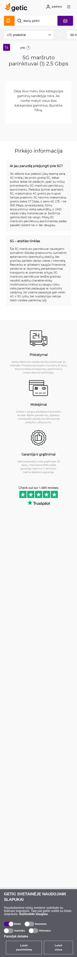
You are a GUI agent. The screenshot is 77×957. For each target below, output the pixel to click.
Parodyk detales (16, 936)
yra (22, 47)
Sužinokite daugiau (33, 914)
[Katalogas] (9, 21)
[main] (17, 8)
